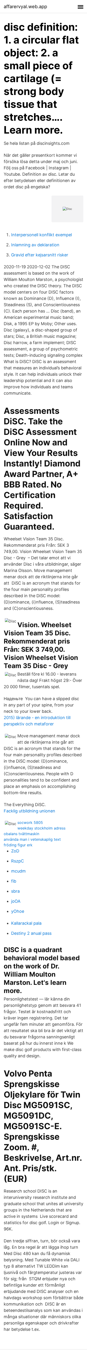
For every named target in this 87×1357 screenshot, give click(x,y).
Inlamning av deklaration (35, 244)
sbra (15, 891)
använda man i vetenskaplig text (32, 839)
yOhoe (17, 911)
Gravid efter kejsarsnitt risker (39, 254)
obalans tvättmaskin (21, 833)
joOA (15, 901)
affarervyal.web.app (25, 6)
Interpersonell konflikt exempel (41, 234)
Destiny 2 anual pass (31, 933)
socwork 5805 (30, 822)
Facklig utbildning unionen (29, 810)
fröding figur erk (18, 845)
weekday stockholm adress (41, 828)
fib (13, 881)
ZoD (15, 850)
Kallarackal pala (26, 923)
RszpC (17, 861)
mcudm (18, 871)
